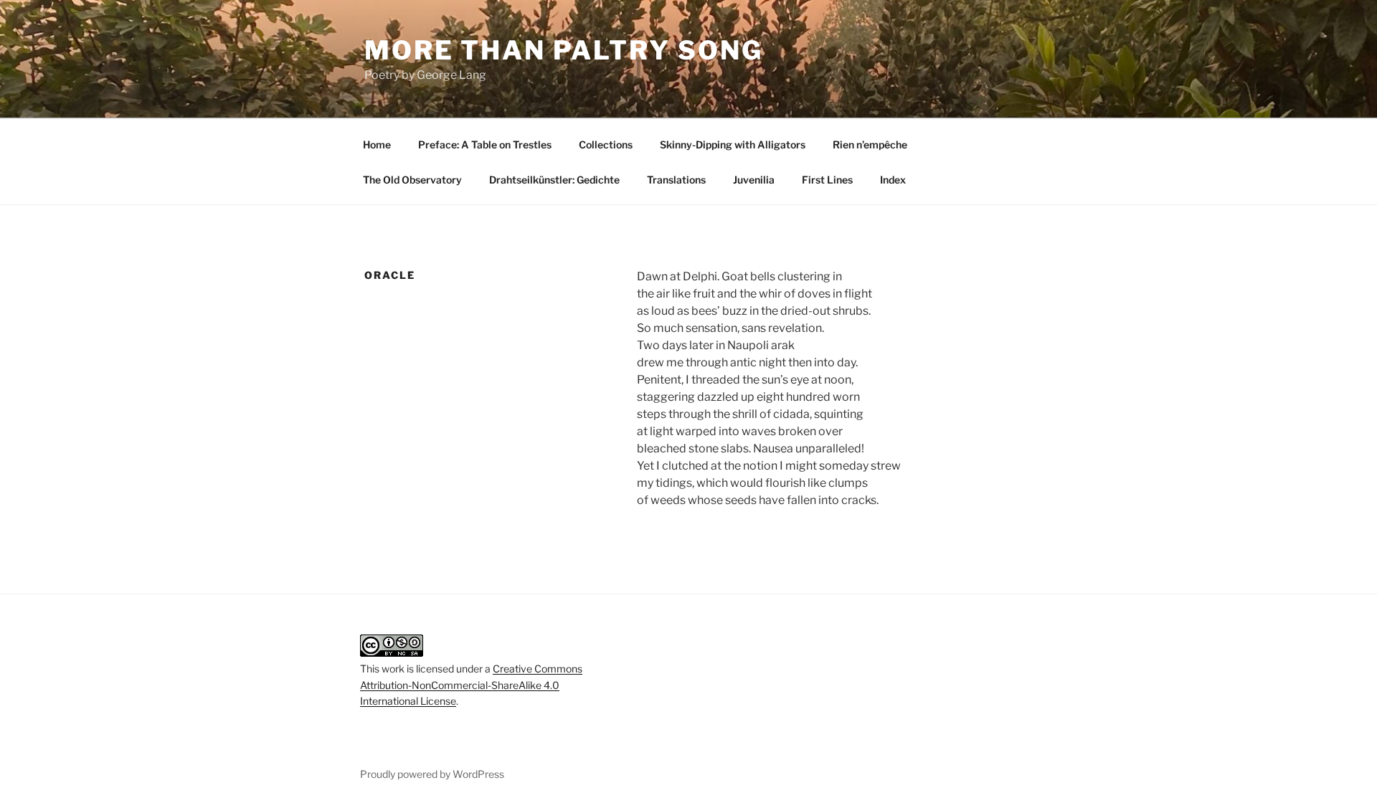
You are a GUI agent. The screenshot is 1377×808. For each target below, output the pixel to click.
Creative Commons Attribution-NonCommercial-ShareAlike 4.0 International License (471, 684)
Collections (606, 144)
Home (377, 144)
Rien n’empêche (870, 144)
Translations (676, 180)
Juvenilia (754, 180)
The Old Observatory (412, 180)
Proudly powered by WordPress (432, 774)
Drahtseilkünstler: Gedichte (554, 180)
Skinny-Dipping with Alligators (732, 144)
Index (893, 180)
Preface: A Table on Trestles (485, 144)
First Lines (827, 180)
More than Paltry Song (563, 50)
